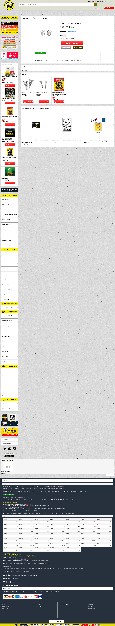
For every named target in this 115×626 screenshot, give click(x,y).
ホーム (3, 604)
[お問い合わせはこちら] (9, 32)
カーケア (4, 294)
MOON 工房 (5, 351)
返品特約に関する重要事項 (67, 38)
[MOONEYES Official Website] (9, 23)
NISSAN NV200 (6, 219)
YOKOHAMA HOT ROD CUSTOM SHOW (10, 214)
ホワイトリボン (6, 284)
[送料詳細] (9, 29)
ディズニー (5, 395)
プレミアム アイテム (7, 235)
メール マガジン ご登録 (64, 604)
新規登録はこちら (98, 8)
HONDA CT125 (5, 230)
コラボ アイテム (6, 245)
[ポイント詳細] (9, 26)
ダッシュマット (6, 258)
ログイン (91, 8)
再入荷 (3, 209)
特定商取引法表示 (7, 443)
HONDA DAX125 (6, 224)
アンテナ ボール (6, 299)
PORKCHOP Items (6, 240)
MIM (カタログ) (5, 199)
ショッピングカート (6, 608)
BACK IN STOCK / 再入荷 (36, 606)
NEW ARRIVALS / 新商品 (35, 604)
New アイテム (5, 204)
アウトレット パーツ (7, 408)
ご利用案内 (5, 439)
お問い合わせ (90, 606)
